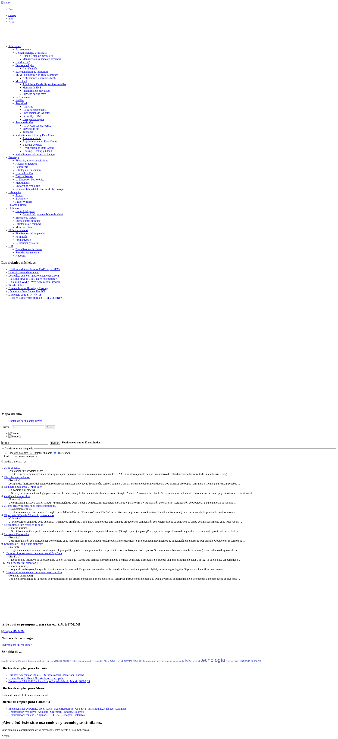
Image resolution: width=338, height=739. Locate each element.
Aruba (19, 195)
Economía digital (24, 65)
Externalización (24, 173)
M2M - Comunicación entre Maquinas (36, 74)
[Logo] (5, 2)
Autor (10, 18)
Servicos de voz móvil (35, 93)
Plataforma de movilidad (36, 90)
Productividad (23, 239)
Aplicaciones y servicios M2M (40, 77)
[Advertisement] (169, 34)
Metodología (22, 182)
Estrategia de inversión (28, 169)
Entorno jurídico (17, 204)
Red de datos (22, 97)
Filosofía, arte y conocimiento (31, 160)
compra (116, 660)
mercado (87, 661)
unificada (245, 660)
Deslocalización (24, 176)
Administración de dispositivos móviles (44, 84)
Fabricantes (14, 192)
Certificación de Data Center (38, 147)
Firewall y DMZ (32, 116)
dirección (32, 661)
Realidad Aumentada (27, 252)
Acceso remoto (23, 49)
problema (41, 661)
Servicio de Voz (24, 122)
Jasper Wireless (23, 201)
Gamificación (30, 68)
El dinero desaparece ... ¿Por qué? (23, 486)
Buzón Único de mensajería (38, 55)
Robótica (20, 255)
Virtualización (62, 661)
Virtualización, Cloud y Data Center (35, 135)
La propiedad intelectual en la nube (23, 524)
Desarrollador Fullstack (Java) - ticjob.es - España (36, 678)
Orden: (8, 456)
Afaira (106, 661)
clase (175, 661)
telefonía (192, 660)
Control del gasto (25, 211)
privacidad (98, 661)
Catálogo (12, 15)
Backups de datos (32, 144)
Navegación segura (33, 119)
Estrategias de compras (28, 223)
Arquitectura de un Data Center (40, 141)
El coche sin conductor (17, 477)
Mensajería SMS (32, 87)
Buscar (50, 427)
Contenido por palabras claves (25, 420)
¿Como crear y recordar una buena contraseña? (30, 505)
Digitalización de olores (28, 249)
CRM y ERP (22, 62)
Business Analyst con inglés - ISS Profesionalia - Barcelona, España (46, 674)
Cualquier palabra (43, 452)
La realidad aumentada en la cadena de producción (34, 572)
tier (136, 660)
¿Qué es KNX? (12, 467)
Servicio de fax (31, 128)
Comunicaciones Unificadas (31, 52)
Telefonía (256, 660)
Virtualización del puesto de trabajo (35, 154)
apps (80, 661)
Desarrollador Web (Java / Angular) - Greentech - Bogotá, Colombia (46, 711)
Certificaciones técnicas (17, 496)
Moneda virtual (23, 227)
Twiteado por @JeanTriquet (16, 644)
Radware (22, 661)
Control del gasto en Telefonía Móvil (43, 214)
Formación (21, 236)
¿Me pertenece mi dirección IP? (22, 562)
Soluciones (14, 46)
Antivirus (28, 106)
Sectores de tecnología (27, 185)
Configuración (146, 661)
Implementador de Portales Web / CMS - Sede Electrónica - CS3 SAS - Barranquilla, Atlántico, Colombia (67, 708)
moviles (128, 660)
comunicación (232, 661)
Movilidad (21, 81)
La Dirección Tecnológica (29, 179)
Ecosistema (21, 166)
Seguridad (21, 103)
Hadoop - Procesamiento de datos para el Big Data (34, 553)
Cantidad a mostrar (12, 461)
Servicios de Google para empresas (23, 543)
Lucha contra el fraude (27, 220)
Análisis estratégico (26, 163)
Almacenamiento (32, 138)
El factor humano (18, 230)
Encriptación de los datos (36, 112)
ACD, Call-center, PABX (37, 125)
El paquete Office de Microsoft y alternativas (29, 515)
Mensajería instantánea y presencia (42, 58)
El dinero (13, 208)
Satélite (19, 100)
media (181, 661)
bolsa (74, 661)
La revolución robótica (16, 534)
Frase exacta (63, 452)
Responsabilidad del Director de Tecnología (39, 189)
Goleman (13, 661)
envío (50, 661)
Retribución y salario (27, 242)
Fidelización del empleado (30, 233)
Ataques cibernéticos (34, 109)
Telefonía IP (29, 131)
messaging (166, 661)
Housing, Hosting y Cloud (37, 150)
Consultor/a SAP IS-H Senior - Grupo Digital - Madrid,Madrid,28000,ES (49, 681)
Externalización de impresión (31, 71)
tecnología (213, 660)
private (4, 661)
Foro (10, 9)
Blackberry (21, 198)
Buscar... (6, 426)
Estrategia (13, 157)
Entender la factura (25, 217)
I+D (10, 246)
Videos (11, 22)
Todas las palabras (18, 452)
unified (157, 661)
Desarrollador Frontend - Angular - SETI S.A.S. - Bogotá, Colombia (46, 714)
